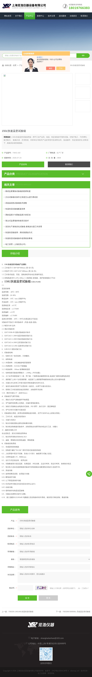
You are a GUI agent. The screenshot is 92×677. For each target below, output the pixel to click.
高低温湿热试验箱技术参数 (16, 203)
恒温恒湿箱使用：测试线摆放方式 (18, 232)
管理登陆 (51, 673)
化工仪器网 (42, 673)
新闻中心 (40, 16)
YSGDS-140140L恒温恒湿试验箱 (21, 612)
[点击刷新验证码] (41, 588)
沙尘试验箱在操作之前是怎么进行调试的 (21, 197)
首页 (14, 65)
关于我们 (18, 16)
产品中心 (29, 16)
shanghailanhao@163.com (52, 638)
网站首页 (7, 16)
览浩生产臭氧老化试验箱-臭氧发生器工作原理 (23, 227)
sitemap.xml (74, 671)
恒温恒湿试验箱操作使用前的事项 (18, 238)
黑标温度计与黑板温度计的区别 (18, 215)
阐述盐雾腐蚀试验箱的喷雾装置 (18, 191)
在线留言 (73, 16)
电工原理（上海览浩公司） (16, 244)
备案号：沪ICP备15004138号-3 (57, 671)
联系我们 (84, 16)
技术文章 (51, 16)
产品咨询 (23, 164)
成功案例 (62, 16)
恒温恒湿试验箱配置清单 (15, 209)
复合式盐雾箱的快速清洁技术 (17, 221)
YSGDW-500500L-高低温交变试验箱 (76, 612)
